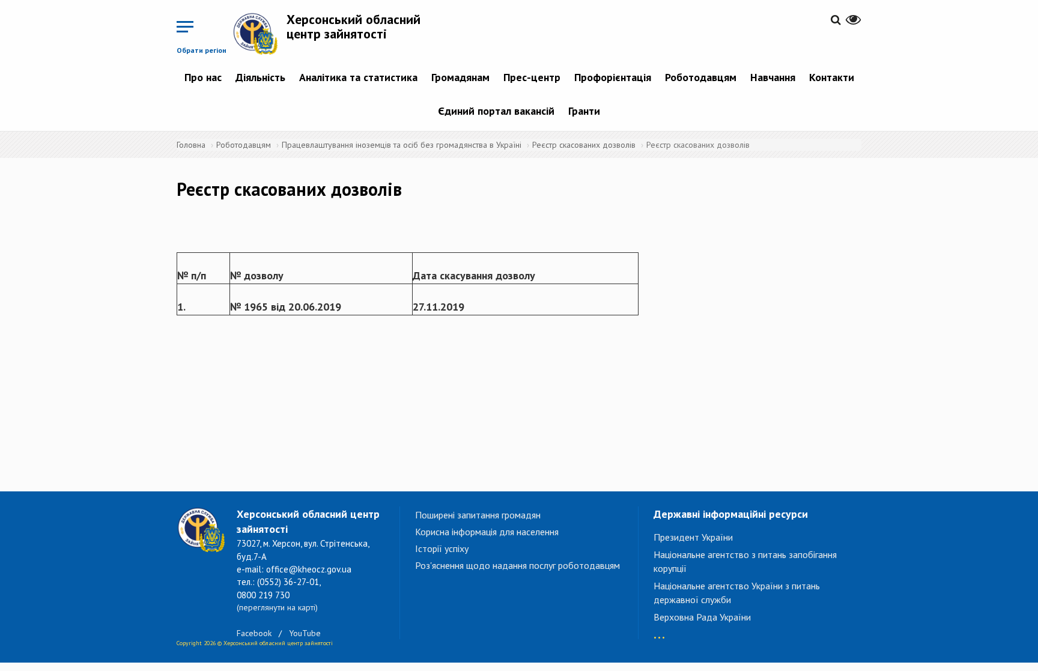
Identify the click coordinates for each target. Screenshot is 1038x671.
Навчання (772, 77)
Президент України (693, 537)
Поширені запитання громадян (478, 515)
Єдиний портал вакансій (496, 111)
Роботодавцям (700, 77)
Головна (191, 144)
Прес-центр (531, 77)
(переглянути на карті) (277, 607)
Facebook (254, 633)
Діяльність (260, 77)
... (659, 631)
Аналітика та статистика (358, 77)
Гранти (584, 111)
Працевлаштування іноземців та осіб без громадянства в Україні (401, 144)
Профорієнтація (612, 77)
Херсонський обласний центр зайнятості (353, 26)
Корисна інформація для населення (487, 532)
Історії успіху (442, 548)
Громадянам (460, 77)
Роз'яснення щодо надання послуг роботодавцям (517, 565)
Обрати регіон (201, 50)
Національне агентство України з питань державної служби (737, 593)
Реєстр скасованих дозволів (584, 144)
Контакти (831, 77)
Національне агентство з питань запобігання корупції (745, 561)
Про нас (203, 77)
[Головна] (259, 33)
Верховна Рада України (702, 617)
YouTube (305, 633)
